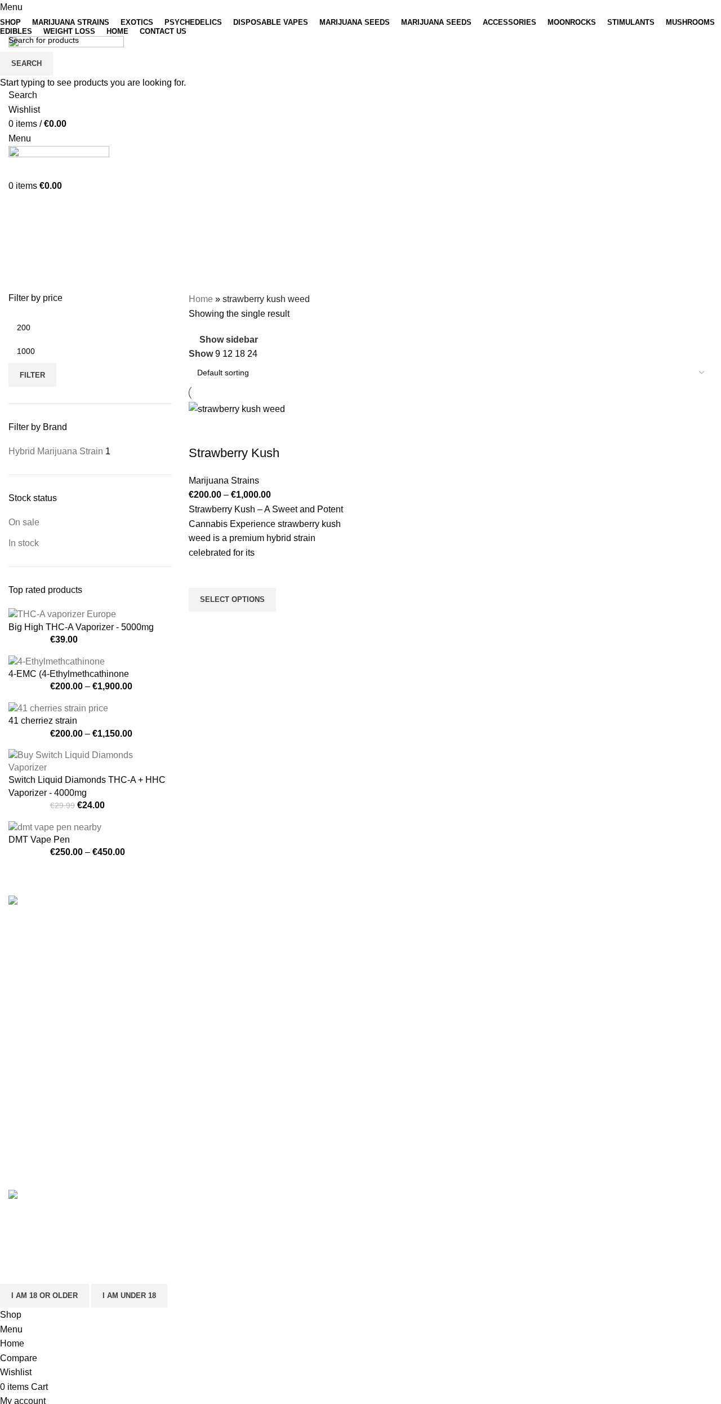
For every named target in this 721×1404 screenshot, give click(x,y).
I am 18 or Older (44, 1295)
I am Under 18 (129, 1295)
